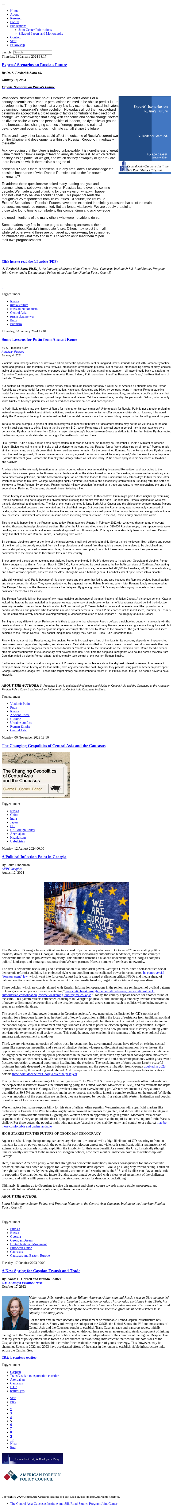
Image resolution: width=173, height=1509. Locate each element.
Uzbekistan (17, 841)
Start (13, 1398)
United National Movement (28, 1244)
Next (13, 1443)
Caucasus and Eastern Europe (30, 1255)
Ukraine (15, 719)
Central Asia (18, 312)
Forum (14, 22)
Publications (18, 26)
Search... (7, 52)
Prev (13, 1402)
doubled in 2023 (155, 1066)
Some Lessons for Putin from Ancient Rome (39, 339)
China (14, 814)
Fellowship (17, 45)
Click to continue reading (19, 1357)
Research (16, 18)
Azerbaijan (17, 833)
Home (14, 10)
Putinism (16, 324)
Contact (15, 37)
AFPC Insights (12, 869)
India (13, 818)
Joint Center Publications (35, 29)
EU (12, 826)
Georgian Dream (21, 1240)
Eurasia (15, 1229)
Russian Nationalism (24, 309)
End (13, 1447)
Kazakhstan (18, 837)
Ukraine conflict (21, 722)
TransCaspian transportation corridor (34, 1375)
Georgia (15, 1236)
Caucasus (16, 1252)
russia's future (19, 305)
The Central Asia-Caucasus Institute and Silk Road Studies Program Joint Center (63, 1503)
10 (12, 1440)
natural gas (17, 1391)
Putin (13, 320)
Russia (14, 301)
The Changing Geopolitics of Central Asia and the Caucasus (53, 745)
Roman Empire (20, 726)
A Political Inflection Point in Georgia (34, 856)
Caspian (15, 1372)
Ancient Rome (20, 715)
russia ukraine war (22, 316)
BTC (13, 1387)
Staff (13, 41)
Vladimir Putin (20, 703)
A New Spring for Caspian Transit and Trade (41, 1271)
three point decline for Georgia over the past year (44, 1074)
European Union (21, 1248)
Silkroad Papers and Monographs (41, 33)
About (14, 14)
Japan (14, 822)
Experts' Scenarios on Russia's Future (34, 64)
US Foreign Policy (22, 830)
